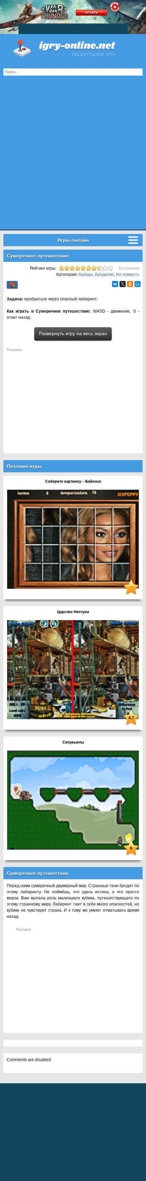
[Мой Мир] (137, 284)
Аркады (85, 274)
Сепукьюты (73, 742)
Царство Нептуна (73, 612)
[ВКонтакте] (115, 284)
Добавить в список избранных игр (12, 285)
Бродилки (104, 274)
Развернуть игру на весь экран (73, 333)
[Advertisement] (73, 156)
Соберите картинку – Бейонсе (73, 481)
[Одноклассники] (130, 284)
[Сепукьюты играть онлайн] (73, 800)
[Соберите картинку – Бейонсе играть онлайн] (73, 539)
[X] (123, 284)
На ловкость (127, 274)
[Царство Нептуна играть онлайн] (73, 669)
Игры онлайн (73, 47)
